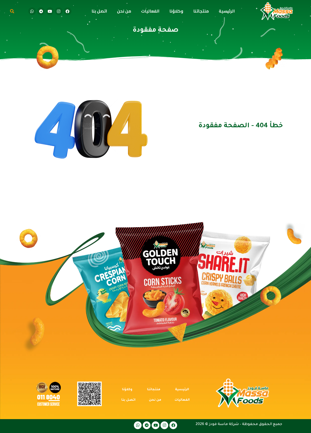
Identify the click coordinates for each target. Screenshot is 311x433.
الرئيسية (227, 11)
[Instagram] (59, 11)
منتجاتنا (201, 11)
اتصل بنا (99, 11)
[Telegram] (41, 11)
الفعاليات (150, 11)
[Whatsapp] (32, 11)
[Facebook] (67, 11)
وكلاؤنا (176, 11)
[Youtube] (50, 11)
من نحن (124, 11)
